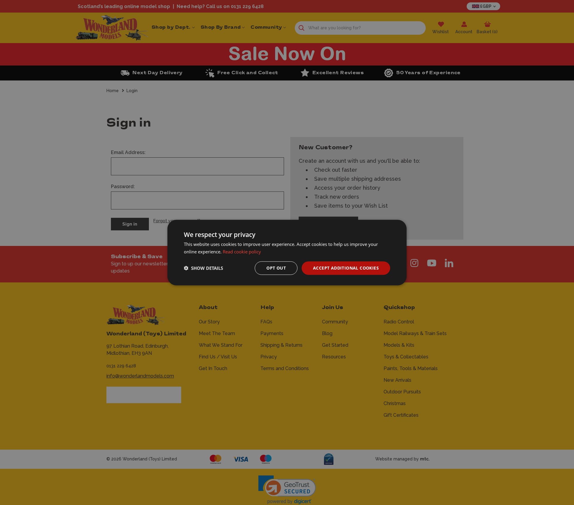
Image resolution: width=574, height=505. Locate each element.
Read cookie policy (242, 252)
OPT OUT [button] (276, 268)
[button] (203, 268)
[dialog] (287, 252)
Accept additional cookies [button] (346, 268)
